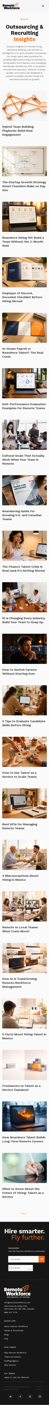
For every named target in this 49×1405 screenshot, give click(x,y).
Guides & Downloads (13, 1330)
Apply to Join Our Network (16, 1377)
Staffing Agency (11, 1361)
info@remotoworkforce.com (17, 1302)
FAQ (6, 1339)
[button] (43, 6)
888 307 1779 (10, 1312)
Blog (6, 1334)
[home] (11, 6)
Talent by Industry (12, 1357)
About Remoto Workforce (16, 1326)
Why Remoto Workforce (15, 1353)
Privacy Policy (39, 1388)
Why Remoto (10, 1365)
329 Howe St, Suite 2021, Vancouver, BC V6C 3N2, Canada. (19, 1307)
